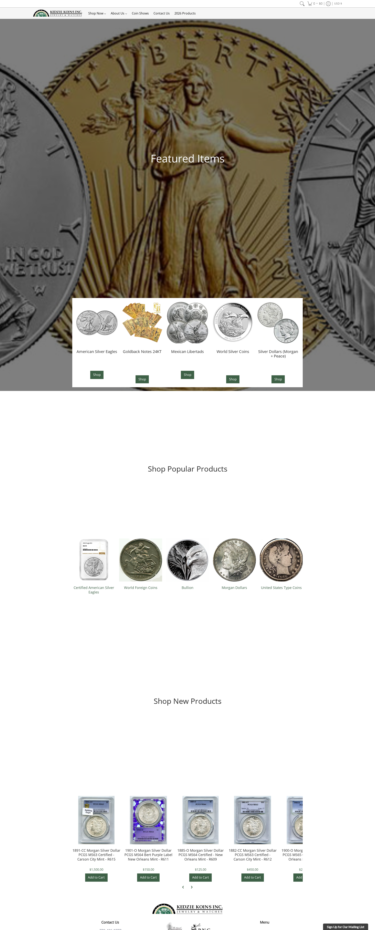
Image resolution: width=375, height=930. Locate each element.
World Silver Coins (233, 351)
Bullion (187, 587)
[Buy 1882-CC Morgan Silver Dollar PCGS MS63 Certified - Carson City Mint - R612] (253, 820)
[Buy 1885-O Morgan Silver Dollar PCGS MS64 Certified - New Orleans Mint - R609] (200, 820)
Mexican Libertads (187, 351)
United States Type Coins (281, 587)
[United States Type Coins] (281, 560)
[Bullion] (187, 560)
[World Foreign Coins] (140, 560)
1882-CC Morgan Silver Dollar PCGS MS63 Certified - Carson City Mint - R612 (253, 855)
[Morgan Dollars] (234, 560)
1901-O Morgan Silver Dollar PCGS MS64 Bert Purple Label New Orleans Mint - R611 (148, 855)
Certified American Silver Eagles (94, 589)
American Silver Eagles (97, 351)
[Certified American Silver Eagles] (93, 560)
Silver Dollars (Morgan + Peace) (278, 354)
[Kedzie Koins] (57, 13)
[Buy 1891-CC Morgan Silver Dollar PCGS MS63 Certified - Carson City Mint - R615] (96, 820)
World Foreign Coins (140, 587)
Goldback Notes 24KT (142, 351)
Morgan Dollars (234, 587)
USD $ (338, 3)
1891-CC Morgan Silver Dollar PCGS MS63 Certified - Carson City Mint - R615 (96, 855)
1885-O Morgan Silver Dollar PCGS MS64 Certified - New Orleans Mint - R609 (200, 855)
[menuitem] (302, 3)
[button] (315, 3)
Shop (97, 375)
